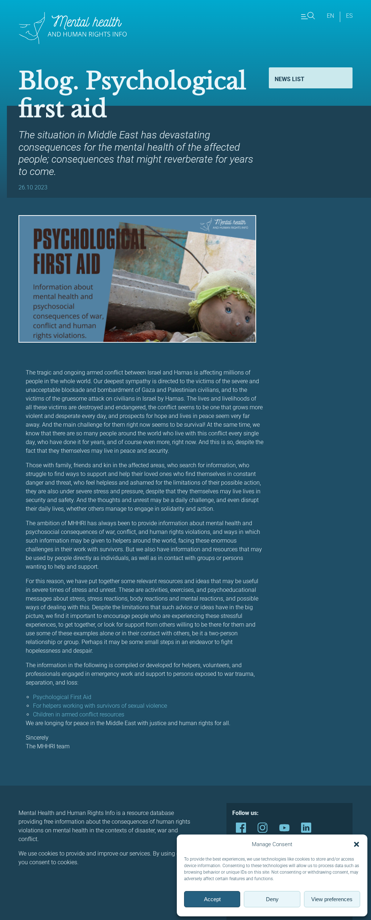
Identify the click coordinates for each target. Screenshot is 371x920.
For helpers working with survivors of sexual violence (100, 705)
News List (289, 79)
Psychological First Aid (63, 697)
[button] (356, 844)
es (349, 15)
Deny (272, 899)
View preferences (332, 899)
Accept (212, 899)
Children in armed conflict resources (78, 714)
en (330, 15)
